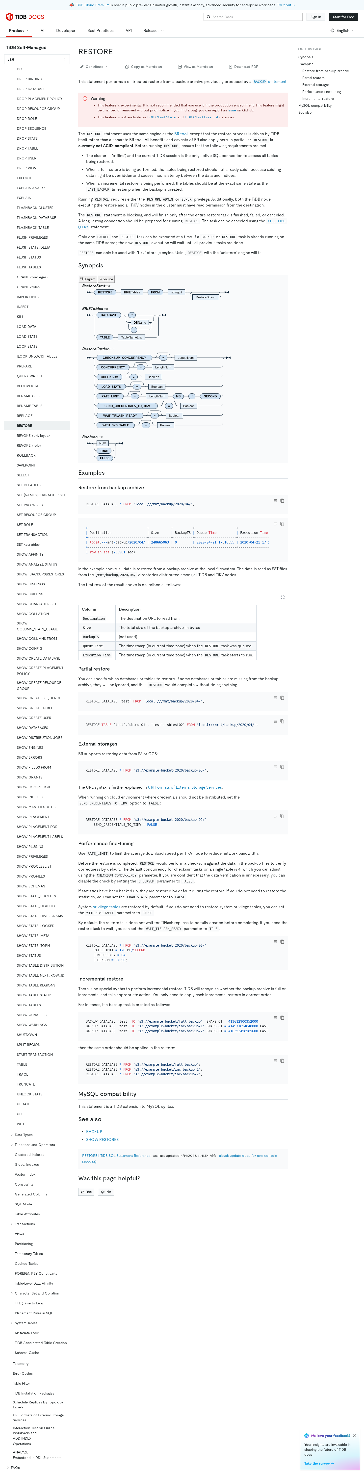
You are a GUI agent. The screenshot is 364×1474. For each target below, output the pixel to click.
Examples (305, 64)
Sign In (316, 17)
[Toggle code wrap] (275, 500)
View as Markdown (198, 67)
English (343, 30)
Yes (89, 1191)
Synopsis (305, 57)
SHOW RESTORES (102, 1139)
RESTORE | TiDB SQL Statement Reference (116, 1156)
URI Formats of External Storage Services (185, 787)
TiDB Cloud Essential (201, 117)
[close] (354, 1435)
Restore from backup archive (325, 71)
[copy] (282, 500)
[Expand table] (282, 597)
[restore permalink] (117, 51)
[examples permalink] (109, 473)
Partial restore (313, 78)
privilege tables (106, 907)
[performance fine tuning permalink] (137, 843)
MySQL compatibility (315, 105)
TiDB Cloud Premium (92, 5)
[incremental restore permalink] (127, 978)
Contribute (94, 67)
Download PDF (246, 67)
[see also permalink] (105, 1119)
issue (232, 110)
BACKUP (94, 1131)
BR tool (181, 133)
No (108, 1191)
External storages (316, 85)
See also (305, 112)
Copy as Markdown (146, 67)
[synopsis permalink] (107, 265)
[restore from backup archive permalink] (148, 487)
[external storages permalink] (121, 743)
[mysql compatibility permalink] (140, 1094)
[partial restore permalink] (114, 668)
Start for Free (343, 17)
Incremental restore (318, 99)
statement (270, 81)
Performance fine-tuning (321, 92)
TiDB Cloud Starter (162, 117)
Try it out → (286, 5)
